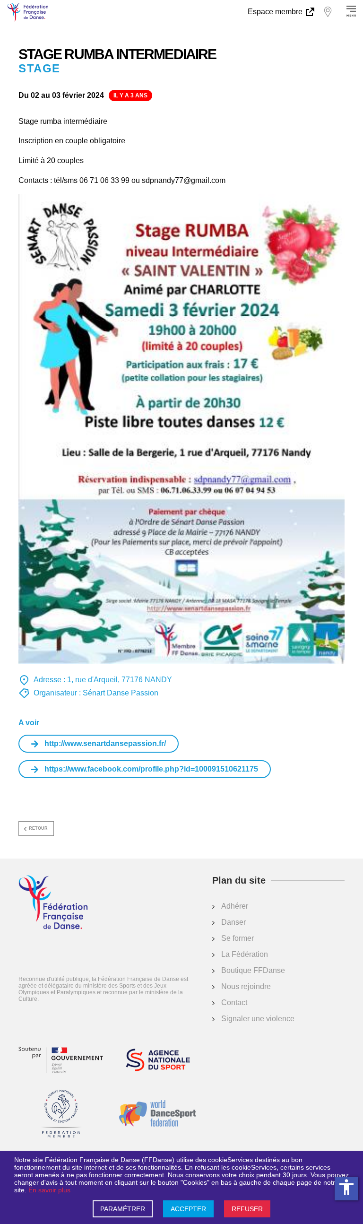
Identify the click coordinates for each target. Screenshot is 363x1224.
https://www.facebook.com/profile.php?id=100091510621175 (151, 769)
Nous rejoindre (246, 986)
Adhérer (234, 906)
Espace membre (276, 12)
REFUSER (247, 1209)
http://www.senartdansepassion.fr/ (105, 743)
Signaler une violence (257, 1019)
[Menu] (351, 12)
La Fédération (244, 954)
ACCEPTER (188, 1209)
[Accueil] (53, 903)
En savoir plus (49, 1190)
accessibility (346, 1187)
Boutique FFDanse (253, 970)
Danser (233, 922)
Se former (237, 938)
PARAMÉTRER (122, 1209)
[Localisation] (327, 12)
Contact (234, 1002)
